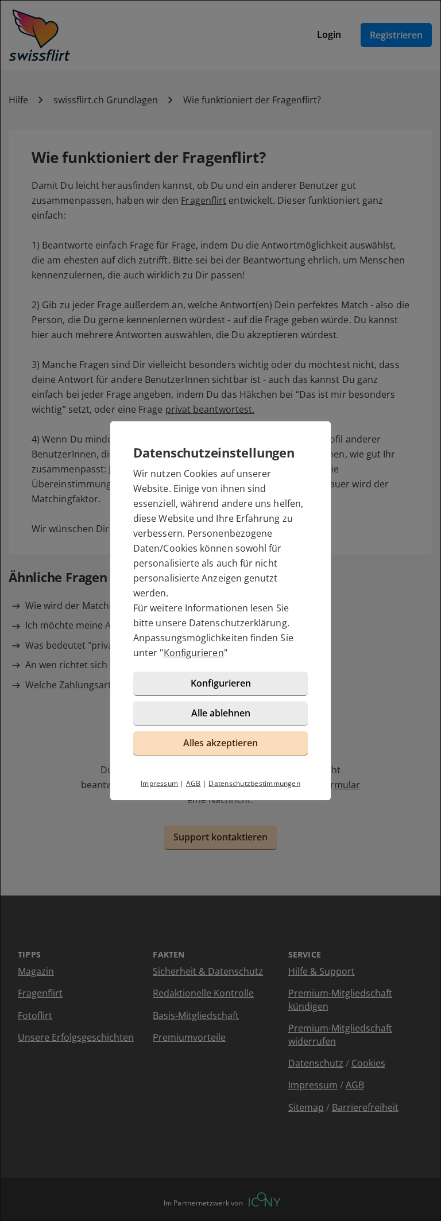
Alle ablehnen (220, 713)
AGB (193, 783)
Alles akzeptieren (220, 743)
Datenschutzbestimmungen (254, 783)
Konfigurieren (194, 652)
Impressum (159, 783)
